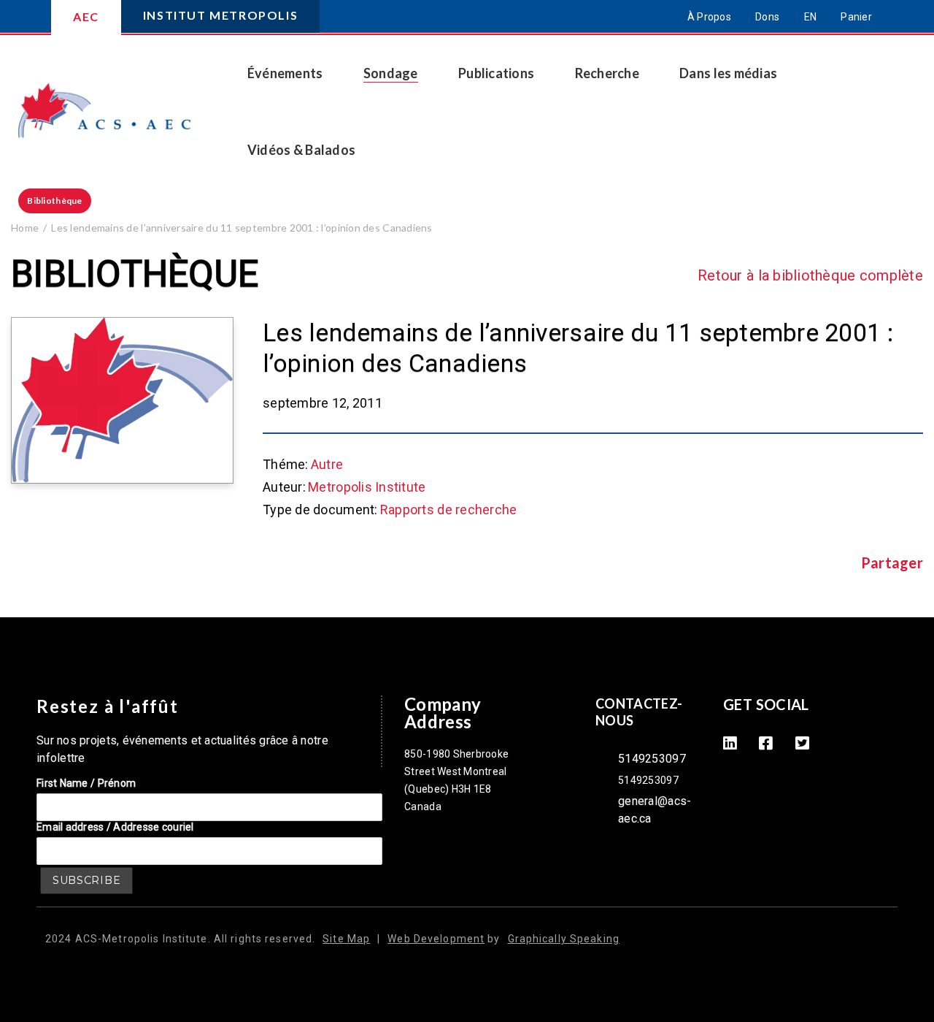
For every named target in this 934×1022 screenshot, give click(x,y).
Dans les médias (728, 73)
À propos (709, 17)
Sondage (390, 73)
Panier (856, 17)
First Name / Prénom (86, 783)
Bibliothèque (54, 200)
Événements (285, 73)
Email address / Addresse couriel (115, 827)
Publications (496, 73)
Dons (767, 17)
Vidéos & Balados (301, 150)
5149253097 (652, 759)
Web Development (436, 939)
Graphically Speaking (564, 939)
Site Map (346, 939)
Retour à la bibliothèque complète (810, 275)
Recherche (607, 73)
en (810, 17)
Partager (892, 563)
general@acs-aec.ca (654, 809)
